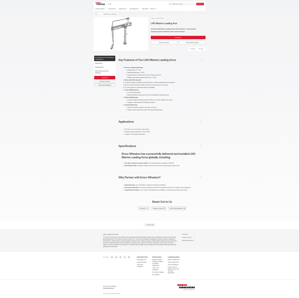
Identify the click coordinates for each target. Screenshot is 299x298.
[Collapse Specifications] (200, 146)
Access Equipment (173, 264)
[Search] (170, 4)
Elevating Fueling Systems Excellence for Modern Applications (158, 262)
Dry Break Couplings (158, 272)
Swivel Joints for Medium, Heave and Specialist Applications (173, 269)
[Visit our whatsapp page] (128, 257)
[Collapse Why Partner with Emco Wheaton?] (200, 177)
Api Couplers (155, 274)
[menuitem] (100, 9)
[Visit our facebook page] (124, 257)
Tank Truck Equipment (155, 268)
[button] (162, 60)
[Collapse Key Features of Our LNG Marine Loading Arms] (200, 59)
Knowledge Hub (141, 259)
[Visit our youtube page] (120, 257)
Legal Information (142, 262)
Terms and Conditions (140, 265)
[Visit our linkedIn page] (112, 257)
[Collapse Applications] (200, 121)
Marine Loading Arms (174, 259)
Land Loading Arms (173, 262)
